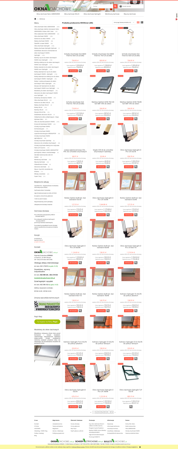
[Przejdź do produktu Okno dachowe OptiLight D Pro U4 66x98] (75, 231)
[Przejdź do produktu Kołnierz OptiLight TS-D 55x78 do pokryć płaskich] (75, 327)
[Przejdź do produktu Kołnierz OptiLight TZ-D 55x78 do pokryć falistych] (130, 327)
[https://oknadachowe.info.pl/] (62, 440)
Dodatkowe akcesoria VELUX (43, 114)
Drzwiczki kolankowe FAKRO (43, 124)
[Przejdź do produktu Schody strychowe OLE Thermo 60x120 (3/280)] (130, 39)
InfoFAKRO (37, 428)
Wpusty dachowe (39, 162)
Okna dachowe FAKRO (41, 36)
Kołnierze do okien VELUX (42, 102)
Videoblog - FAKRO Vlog (40, 431)
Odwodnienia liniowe (40, 164)
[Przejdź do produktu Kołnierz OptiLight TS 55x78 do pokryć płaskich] (130, 279)
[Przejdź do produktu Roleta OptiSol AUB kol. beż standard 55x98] (130, 183)
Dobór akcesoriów (130, 426)
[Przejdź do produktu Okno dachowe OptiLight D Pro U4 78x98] (103, 375)
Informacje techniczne (113, 426)
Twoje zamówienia (58, 426)
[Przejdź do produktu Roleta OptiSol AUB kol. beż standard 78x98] (103, 279)
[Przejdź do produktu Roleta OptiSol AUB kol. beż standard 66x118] (75, 279)
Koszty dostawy (75, 424)
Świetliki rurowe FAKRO (41, 43)
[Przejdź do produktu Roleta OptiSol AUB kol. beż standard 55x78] (75, 183)
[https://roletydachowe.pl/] (115, 440)
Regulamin (55, 428)
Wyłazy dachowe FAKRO (41, 41)
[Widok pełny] (142, 22)
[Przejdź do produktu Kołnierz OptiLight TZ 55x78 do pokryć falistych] (103, 327)
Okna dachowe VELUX (41, 100)
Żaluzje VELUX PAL (40, 112)
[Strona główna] (35, 19)
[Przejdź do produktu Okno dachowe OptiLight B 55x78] (75, 375)
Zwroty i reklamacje (58, 431)
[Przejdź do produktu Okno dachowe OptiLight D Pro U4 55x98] (103, 183)
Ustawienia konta (57, 424)
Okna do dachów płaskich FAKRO (44, 122)
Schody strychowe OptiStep (42, 140)
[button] (80, 70)
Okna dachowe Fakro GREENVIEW (44, 27)
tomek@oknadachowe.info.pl (44, 278)
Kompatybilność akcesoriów (115, 433)
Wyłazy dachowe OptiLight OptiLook (45, 48)
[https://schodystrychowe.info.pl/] (89, 440)
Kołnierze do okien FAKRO (42, 38)
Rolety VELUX (38, 107)
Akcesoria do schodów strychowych (45, 143)
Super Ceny (37, 176)
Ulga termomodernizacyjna (96, 434)
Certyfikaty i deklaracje (113, 431)
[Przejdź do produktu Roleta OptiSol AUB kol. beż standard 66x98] (103, 231)
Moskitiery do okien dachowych (44, 90)
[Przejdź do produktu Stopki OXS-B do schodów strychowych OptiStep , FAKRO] (103, 135)
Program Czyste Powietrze (96, 428)
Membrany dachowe (40, 159)
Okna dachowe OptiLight (42, 46)
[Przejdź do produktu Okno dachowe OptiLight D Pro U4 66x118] (130, 231)
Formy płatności (75, 426)
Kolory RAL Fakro (130, 424)
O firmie (36, 426)
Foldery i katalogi (39, 433)
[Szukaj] (115, 6)
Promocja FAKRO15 (94, 437)
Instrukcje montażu (112, 428)
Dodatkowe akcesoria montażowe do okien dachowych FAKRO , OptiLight (45, 53)
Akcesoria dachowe (40, 167)
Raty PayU (73, 428)
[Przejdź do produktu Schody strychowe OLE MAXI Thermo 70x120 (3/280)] (103, 39)
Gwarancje (110, 424)
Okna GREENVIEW (130, 428)
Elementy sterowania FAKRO (43, 98)
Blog (35, 435)
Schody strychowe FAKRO (132, 431)
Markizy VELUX (38, 110)
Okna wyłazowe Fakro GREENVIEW (44, 34)
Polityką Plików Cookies (78, 447)
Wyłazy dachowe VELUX (41, 105)
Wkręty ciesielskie (39, 174)
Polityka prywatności (58, 433)
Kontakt (36, 424)
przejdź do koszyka (39, 242)
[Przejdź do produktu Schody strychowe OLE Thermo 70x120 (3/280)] (75, 87)
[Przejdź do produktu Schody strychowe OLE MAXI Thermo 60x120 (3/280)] (75, 39)
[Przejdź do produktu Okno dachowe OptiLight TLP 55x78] (130, 375)
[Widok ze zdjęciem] (138, 22)
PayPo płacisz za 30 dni (77, 431)
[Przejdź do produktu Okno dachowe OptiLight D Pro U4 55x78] (130, 135)
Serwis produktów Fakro (132, 433)
